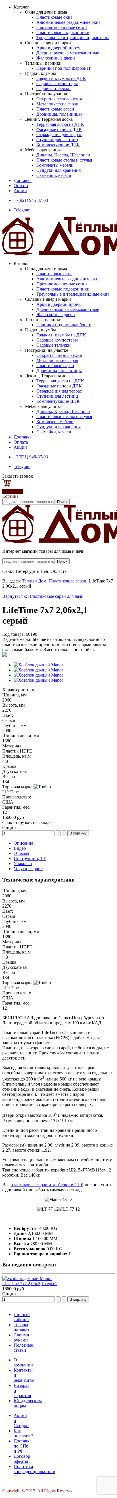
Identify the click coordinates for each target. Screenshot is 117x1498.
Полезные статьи (23, 1348)
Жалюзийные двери (55, 58)
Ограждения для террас (59, 134)
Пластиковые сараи (55, 109)
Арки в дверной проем (58, 47)
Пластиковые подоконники (62, 32)
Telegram (22, 209)
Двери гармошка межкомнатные (67, 52)
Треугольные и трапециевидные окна (72, 37)
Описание (23, 843)
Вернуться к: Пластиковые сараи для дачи (42, 596)
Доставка (23, 180)
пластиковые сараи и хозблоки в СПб (47, 1184)
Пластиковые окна (54, 17)
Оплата (21, 185)
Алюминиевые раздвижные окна (68, 22)
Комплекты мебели (55, 165)
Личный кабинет (22, 1317)
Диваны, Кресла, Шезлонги (63, 154)
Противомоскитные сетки (61, 27)
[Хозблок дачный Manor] (38, 664)
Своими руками (21, 1337)
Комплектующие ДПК (58, 144)
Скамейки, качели (53, 175)
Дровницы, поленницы (59, 114)
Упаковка (23, 863)
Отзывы (21, 853)
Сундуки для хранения (58, 170)
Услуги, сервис (28, 868)
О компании (23, 1362)
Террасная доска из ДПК (60, 124)
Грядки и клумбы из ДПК (61, 78)
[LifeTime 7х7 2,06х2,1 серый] (27, 1278)
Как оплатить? (23, 1433)
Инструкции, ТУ (30, 858)
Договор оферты (22, 1459)
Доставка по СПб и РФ (23, 1445)
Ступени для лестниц (57, 139)
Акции (20, 190)
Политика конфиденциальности (34, 1469)
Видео (20, 848)
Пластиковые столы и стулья (64, 160)
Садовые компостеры (57, 83)
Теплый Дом (34, 581)
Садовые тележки (53, 88)
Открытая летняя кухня (59, 98)
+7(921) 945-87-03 (31, 200)
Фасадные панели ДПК (59, 129)
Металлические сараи (57, 103)
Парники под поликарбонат (63, 68)
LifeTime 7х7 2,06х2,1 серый (29, 1283)
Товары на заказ (21, 1327)
